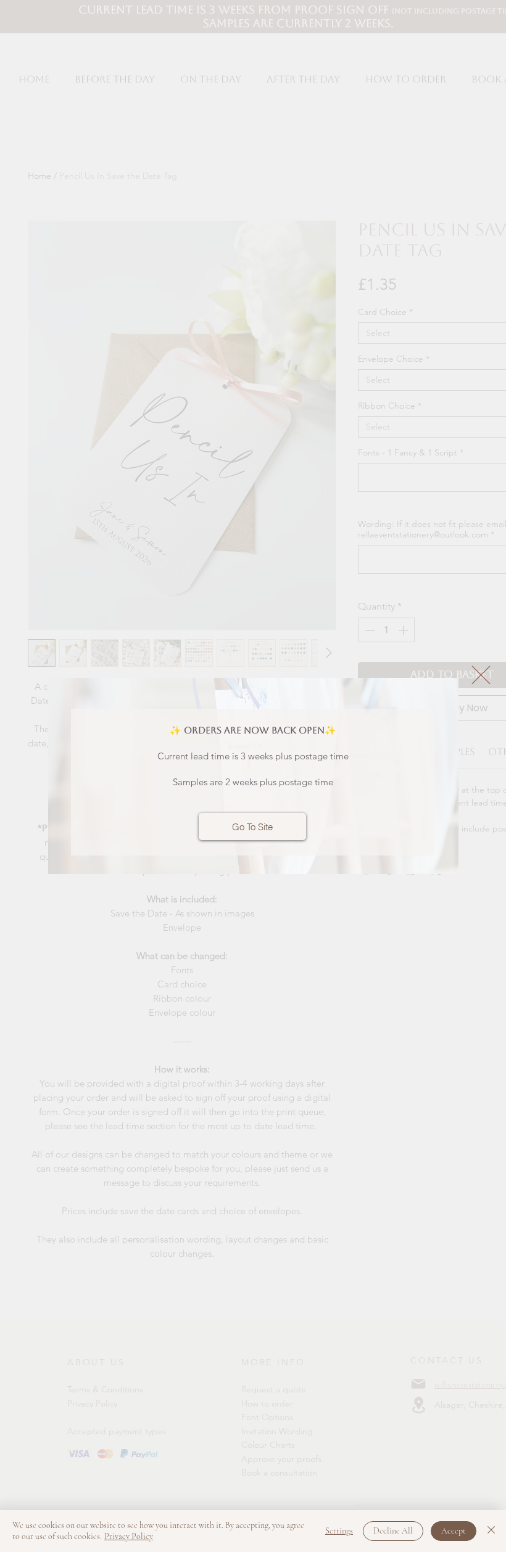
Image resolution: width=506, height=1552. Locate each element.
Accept (453, 1530)
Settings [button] (339, 1530)
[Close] (491, 1531)
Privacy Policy (128, 1536)
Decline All (393, 1530)
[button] (481, 675)
